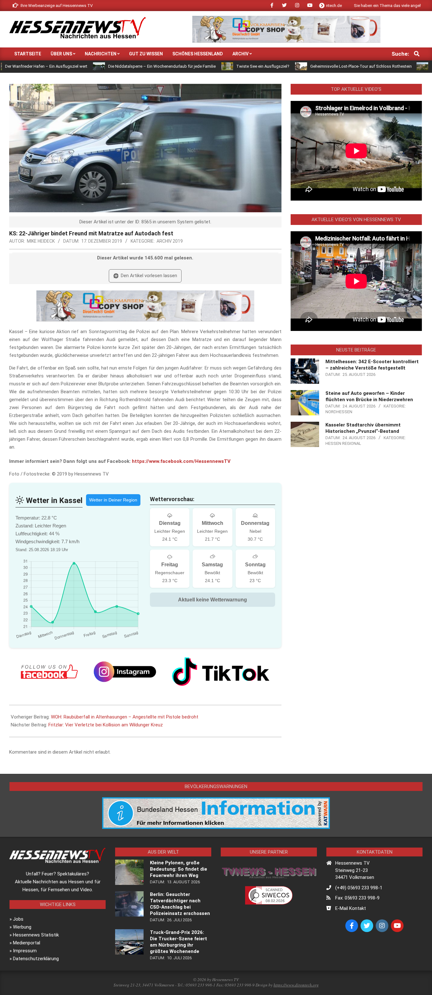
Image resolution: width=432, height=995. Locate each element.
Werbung (22, 927)
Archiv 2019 (170, 241)
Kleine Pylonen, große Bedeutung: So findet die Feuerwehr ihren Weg (178, 869)
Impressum (25, 951)
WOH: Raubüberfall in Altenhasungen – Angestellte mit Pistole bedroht (124, 717)
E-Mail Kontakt (350, 908)
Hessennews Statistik (36, 935)
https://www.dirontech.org (296, 985)
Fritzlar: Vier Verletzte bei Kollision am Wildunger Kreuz (105, 725)
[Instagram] (125, 671)
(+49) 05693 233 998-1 (358, 888)
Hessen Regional (343, 443)
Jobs (18, 919)
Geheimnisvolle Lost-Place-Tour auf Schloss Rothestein (321, 66)
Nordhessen (338, 411)
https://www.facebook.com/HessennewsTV (181, 461)
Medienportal (26, 943)
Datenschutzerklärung (36, 958)
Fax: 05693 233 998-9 (357, 898)
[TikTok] (220, 671)
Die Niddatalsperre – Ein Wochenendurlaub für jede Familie (122, 66)
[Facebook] (49, 671)
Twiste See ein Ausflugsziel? (223, 66)
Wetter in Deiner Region (113, 499)
